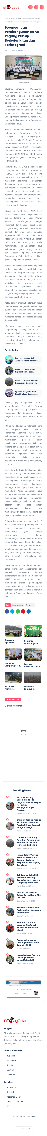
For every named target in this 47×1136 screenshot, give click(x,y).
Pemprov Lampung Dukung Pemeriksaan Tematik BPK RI (28, 942)
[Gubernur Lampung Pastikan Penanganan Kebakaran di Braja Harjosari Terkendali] (9, 381)
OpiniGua (11, 1074)
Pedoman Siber (13, 1097)
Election (10, 1070)
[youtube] (35, 1122)
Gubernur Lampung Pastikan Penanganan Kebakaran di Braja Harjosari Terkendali (26, 381)
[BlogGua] (11, 7)
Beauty (10, 1065)
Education (11, 1060)
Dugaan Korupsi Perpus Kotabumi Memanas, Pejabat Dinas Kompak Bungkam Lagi (29, 824)
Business (11, 1056)
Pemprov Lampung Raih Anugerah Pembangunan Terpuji (32, 642)
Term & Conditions (15, 1101)
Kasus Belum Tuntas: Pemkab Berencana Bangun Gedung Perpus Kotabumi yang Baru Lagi (28, 860)
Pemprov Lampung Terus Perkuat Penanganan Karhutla (13, 664)
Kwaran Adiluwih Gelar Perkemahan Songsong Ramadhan (29, 910)
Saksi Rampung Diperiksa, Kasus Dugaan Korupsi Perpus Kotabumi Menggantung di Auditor (29, 803)
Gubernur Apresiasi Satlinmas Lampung (10, 641)
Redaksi (10, 1092)
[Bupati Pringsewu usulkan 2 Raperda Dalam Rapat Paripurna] (9, 370)
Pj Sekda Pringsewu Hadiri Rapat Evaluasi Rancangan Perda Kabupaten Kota (25, 392)
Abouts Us (11, 1087)
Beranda (7, 18)
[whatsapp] (18, 611)
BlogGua (31, 1116)
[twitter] (12, 611)
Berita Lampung (17, 605)
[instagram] (30, 1122)
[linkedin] (29, 611)
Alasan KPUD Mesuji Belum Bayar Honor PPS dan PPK (29, 895)
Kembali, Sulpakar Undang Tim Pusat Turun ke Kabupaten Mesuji (27, 926)
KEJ (8, 1106)
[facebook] (7, 611)
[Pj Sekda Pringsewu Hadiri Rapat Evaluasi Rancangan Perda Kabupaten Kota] (9, 393)
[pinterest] (23, 611)
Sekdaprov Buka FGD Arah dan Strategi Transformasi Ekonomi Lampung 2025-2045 (28, 879)
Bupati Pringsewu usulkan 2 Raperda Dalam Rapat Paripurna (26, 370)
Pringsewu (16, 18)
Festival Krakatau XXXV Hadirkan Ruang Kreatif (32, 665)
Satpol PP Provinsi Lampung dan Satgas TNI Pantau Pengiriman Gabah (12, 687)
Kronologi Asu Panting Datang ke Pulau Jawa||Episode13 (28, 957)
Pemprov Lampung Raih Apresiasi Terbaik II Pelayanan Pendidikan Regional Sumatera (27, 359)
